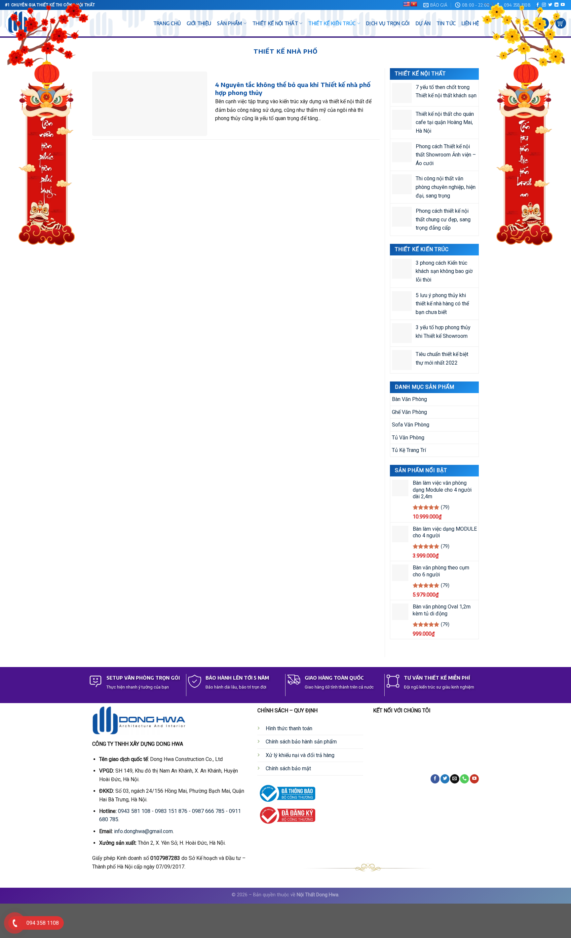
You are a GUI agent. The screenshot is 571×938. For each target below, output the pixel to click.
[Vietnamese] (413, 4)
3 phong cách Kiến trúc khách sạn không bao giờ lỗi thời (444, 271)
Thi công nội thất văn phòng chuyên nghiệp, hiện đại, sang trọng (446, 187)
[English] (406, 4)
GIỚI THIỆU (199, 23)
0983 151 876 (171, 811)
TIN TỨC (446, 23)
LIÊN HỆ (470, 23)
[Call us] (464, 778)
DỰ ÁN (423, 23)
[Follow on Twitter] (444, 778)
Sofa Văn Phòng (410, 425)
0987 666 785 (208, 811)
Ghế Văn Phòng (409, 412)
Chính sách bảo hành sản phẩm (301, 741)
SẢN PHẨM (229, 23)
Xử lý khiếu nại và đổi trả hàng (300, 755)
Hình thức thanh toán (289, 728)
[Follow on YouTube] (474, 778)
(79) (445, 507)
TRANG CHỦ (167, 23)
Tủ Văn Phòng (408, 437)
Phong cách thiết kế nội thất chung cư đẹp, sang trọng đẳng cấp (443, 219)
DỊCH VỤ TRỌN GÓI (388, 23)
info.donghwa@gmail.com (143, 831)
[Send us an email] (454, 778)
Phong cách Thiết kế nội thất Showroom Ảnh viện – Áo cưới (446, 154)
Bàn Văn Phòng (409, 399)
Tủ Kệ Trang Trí (409, 450)
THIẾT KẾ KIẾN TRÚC (332, 23)
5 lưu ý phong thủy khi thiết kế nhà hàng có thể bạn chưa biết (442, 303)
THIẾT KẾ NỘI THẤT (275, 23)
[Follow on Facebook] (435, 778)
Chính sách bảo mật (288, 768)
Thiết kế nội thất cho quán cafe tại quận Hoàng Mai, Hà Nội (445, 122)
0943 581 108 (134, 811)
